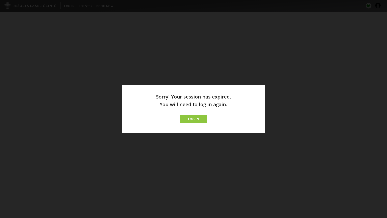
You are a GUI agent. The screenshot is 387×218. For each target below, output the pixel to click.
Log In (193, 119)
